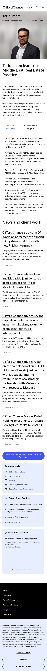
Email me (12, 480)
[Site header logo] (19, 7)
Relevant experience (10, 127)
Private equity (28, 489)
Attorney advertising (10, 605)
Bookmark (42, 460)
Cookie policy (30, 647)
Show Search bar (37, 7)
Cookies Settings (23, 653)
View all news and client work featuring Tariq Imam (23, 455)
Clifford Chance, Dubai (17, 472)
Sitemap (6, 590)
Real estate (18, 489)
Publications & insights (30, 127)
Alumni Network (9, 600)
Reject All (23, 660)
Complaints (7, 610)
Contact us (7, 615)
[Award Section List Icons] (12, 569)
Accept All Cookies (23, 666)
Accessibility (7, 595)
